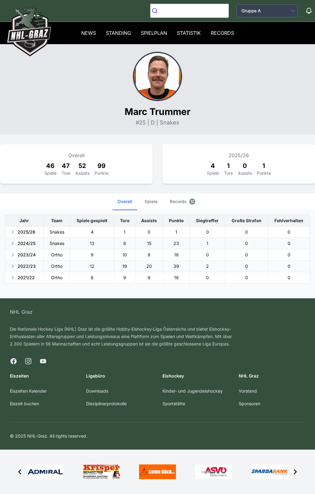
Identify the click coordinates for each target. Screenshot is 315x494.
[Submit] (157, 11)
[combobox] (189, 11)
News (88, 33)
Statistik (189, 33)
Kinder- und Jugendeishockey (192, 391)
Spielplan (154, 33)
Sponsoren (249, 403)
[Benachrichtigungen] (309, 11)
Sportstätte (173, 403)
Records (222, 33)
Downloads (97, 391)
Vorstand (248, 391)
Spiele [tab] (151, 201)
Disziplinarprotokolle (106, 403)
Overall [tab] (125, 201)
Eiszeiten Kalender (28, 391)
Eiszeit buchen (24, 403)
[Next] (295, 472)
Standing (118, 33)
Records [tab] (182, 201)
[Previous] (20, 472)
